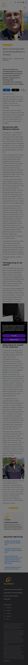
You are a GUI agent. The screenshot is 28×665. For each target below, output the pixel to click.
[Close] (25, 323)
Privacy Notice (18, 330)
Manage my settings (14, 339)
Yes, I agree (14, 335)
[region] (14, 332)
